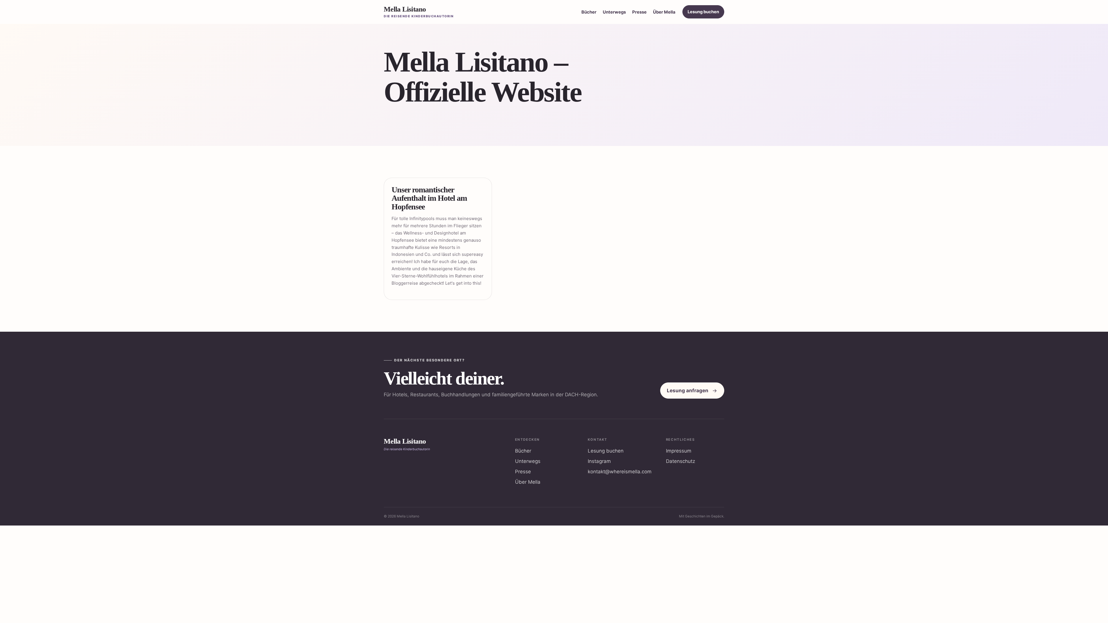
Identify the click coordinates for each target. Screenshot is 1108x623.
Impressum (678, 451)
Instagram (599, 461)
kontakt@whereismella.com (620, 471)
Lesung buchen (703, 11)
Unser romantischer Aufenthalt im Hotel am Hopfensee (429, 198)
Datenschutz (680, 461)
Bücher (588, 12)
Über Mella (664, 12)
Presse (639, 12)
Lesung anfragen (687, 390)
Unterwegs (614, 12)
